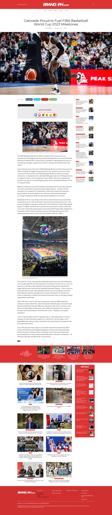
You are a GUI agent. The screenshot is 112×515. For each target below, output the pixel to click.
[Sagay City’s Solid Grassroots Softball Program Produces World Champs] (91, 179)
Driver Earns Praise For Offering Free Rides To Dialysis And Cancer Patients (81, 111)
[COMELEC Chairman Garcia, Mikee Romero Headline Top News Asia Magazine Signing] (91, 144)
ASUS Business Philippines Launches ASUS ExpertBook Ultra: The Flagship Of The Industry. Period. (82, 378)
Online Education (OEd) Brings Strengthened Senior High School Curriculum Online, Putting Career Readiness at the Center (82, 120)
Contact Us (39, 490)
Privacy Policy (84, 493)
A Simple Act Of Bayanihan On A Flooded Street (80, 129)
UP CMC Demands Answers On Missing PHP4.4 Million (81, 385)
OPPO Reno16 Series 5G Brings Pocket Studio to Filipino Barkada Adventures (82, 102)
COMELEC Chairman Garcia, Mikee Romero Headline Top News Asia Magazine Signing (82, 146)
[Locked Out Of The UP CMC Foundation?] (91, 414)
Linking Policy (84, 499)
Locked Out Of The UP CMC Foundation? (82, 413)
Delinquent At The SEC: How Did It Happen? (82, 432)
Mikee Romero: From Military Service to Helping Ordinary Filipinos (81, 164)
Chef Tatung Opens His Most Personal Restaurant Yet (82, 370)
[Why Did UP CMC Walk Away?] (91, 421)
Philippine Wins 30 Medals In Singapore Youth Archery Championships (88, 357)
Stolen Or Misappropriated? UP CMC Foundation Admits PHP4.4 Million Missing (81, 392)
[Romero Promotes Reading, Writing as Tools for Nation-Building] (91, 171)
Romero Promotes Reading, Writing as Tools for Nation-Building (82, 172)
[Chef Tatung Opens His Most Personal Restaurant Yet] (91, 371)
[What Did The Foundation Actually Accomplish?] (91, 427)
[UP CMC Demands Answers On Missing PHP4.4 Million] (91, 386)
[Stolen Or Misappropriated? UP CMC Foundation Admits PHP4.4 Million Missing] (91, 392)
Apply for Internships (56, 493)
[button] (93, 4)
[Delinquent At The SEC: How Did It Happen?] (91, 434)
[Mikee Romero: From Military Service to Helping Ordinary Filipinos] (91, 163)
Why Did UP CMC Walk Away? (82, 419)
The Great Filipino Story (80, 134)
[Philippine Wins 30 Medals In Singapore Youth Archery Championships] (88, 350)
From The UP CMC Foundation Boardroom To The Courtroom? (82, 407)
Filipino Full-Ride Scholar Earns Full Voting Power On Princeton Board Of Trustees (82, 137)
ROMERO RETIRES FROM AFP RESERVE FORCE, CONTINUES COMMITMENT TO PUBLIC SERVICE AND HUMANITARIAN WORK (82, 155)
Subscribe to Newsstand (72, 490)
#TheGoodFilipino (59, 381)
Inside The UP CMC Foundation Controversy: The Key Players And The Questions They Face (81, 400)
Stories (19, 341)
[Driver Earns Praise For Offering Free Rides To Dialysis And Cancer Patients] (91, 109)
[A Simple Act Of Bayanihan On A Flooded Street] (91, 128)
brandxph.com (49, 28)
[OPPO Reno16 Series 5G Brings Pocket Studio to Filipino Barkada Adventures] (91, 101)
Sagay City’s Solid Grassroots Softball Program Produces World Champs (80, 180)
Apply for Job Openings (57, 490)
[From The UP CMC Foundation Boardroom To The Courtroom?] (91, 408)
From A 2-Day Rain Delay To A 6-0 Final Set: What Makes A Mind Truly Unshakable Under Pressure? (73, 357)
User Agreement (84, 490)
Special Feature (30, 478)
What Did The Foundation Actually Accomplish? (81, 426)
